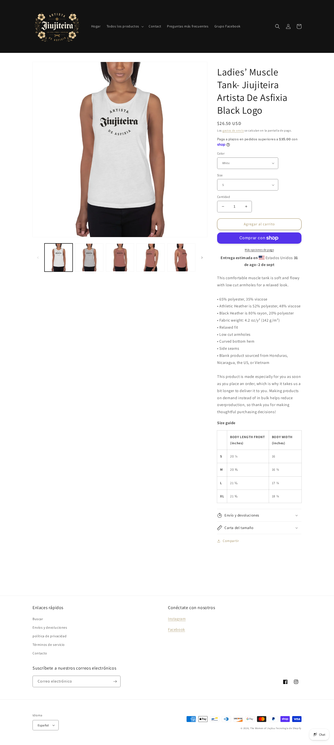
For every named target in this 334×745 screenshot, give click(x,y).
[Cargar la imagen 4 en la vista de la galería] (150, 257)
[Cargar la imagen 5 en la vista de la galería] (181, 257)
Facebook (176, 629)
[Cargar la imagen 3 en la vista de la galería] (120, 257)
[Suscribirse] (115, 681)
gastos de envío (233, 130)
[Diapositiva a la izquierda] (38, 257)
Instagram (177, 618)
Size (220, 175)
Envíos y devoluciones (50, 627)
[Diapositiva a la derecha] (202, 257)
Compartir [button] (231, 541)
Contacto (40, 653)
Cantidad (223, 197)
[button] (125, 26)
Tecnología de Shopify (288, 728)
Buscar (38, 619)
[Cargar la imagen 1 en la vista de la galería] (59, 257)
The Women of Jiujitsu (262, 728)
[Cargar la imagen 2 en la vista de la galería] (89, 257)
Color (220, 153)
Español (43, 725)
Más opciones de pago (259, 250)
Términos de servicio (49, 644)
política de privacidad (50, 636)
